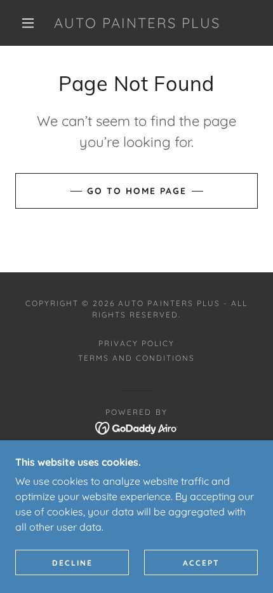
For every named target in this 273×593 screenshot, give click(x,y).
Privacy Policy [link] (136, 343)
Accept (201, 563)
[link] (137, 23)
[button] (28, 23)
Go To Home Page (137, 191)
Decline (72, 563)
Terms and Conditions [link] (136, 358)
